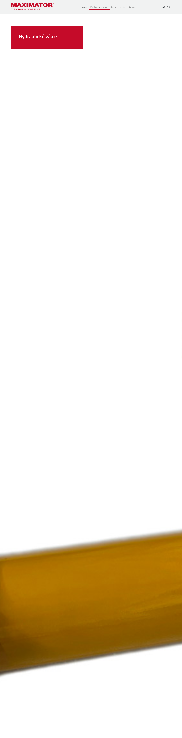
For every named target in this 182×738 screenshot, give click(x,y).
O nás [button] (122, 7)
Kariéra (132, 7)
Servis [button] (113, 7)
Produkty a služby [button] (98, 7)
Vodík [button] (84, 7)
